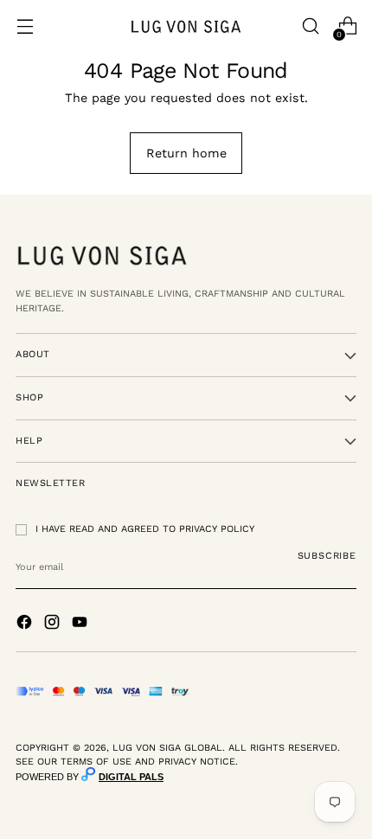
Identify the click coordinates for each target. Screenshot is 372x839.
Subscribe (327, 555)
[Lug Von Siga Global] (186, 26)
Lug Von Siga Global (167, 747)
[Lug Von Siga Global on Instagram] (53, 624)
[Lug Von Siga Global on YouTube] (81, 624)
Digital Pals (131, 777)
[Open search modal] (310, 26)
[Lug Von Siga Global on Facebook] (26, 624)
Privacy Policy (216, 529)
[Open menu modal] (24, 26)
